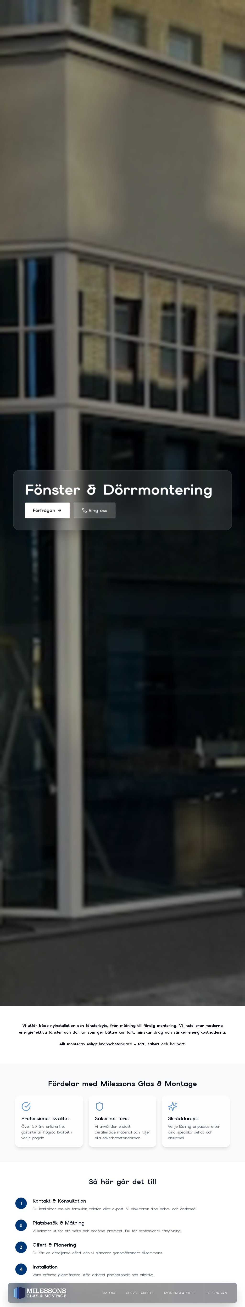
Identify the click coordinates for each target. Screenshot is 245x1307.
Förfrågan (216, 1293)
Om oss (108, 1293)
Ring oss (98, 510)
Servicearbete (140, 1293)
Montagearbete (180, 1293)
